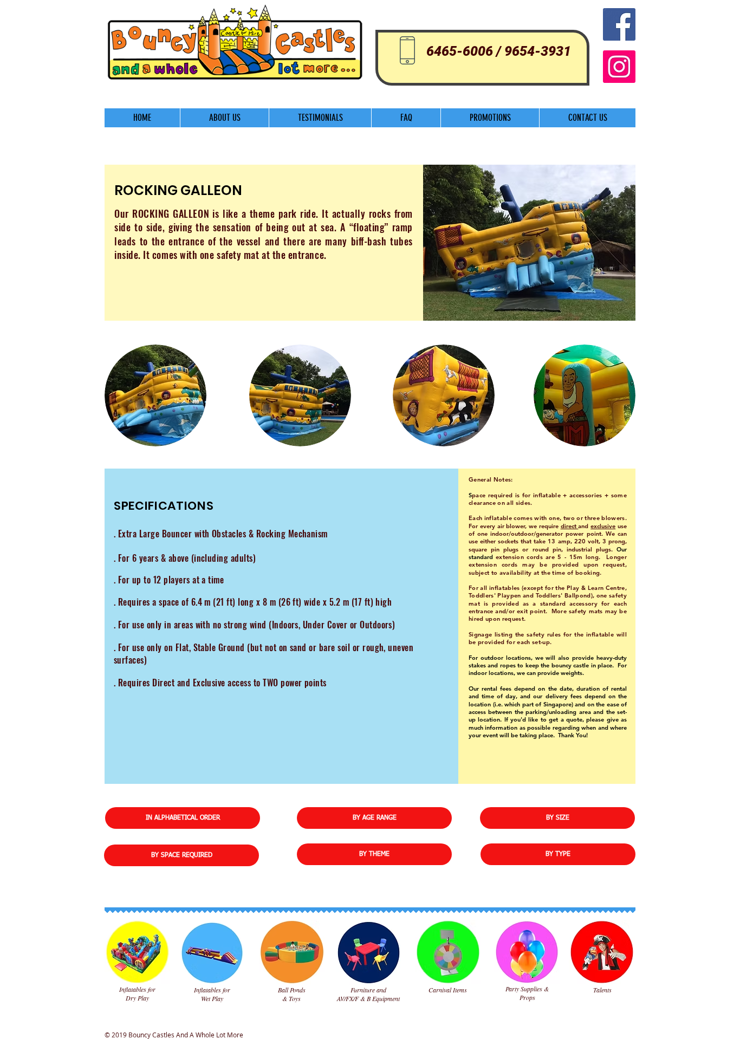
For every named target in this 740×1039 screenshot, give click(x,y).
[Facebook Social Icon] (619, 24)
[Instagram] (619, 66)
